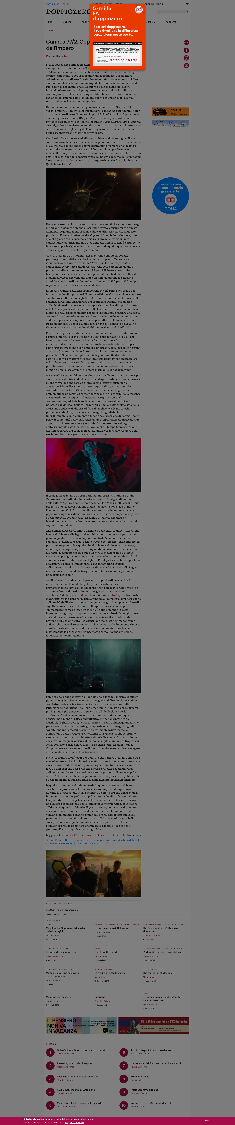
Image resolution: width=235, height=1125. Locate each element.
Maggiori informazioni (74, 1122)
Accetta (207, 1120)
